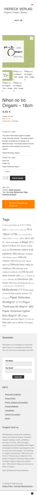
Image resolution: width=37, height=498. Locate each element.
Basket (28, 492)
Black (6, 245)
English (31, 275)
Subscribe (18, 377)
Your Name (9, 361)
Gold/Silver (25, 279)
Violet (14, 322)
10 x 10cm (11, 230)
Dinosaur (23, 276)
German (12, 279)
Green (7, 282)
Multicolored (18, 192)
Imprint (7, 418)
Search (18, 494)
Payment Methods (11, 406)
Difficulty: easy (12, 257)
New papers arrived (21, 293)
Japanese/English (9, 286)
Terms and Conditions (13, 394)
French (5, 279)
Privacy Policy (10, 398)
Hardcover (25, 283)
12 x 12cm (21, 230)
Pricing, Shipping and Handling (16, 402)
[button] (31, 38)
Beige (28, 242)
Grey (16, 283)
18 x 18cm (9, 192)
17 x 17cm (23, 234)
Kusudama (19, 286)
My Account (6, 494)
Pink (31, 319)
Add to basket (17, 178)
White (22, 322)
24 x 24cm (27, 238)
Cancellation (9, 410)
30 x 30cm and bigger (11, 242)
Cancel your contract (12, 414)
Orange (6, 298)
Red (6, 322)
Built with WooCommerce (23, 486)
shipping (7, 118)
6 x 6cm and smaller (10, 225)
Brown (24, 246)
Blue (16, 245)
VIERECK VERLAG (18, 8)
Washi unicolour (15, 190)
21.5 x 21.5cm (15, 238)
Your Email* (9, 368)
